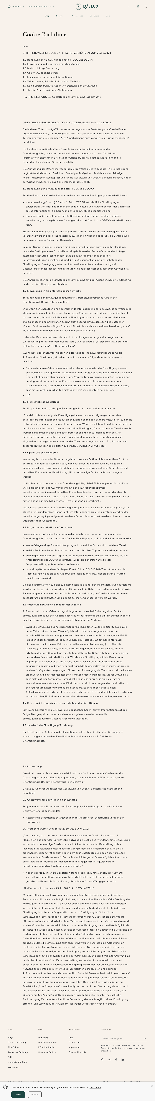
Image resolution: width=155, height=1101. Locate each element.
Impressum (74, 1047)
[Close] (151, 1086)
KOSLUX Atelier (46, 1047)
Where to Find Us (47, 1052)
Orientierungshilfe (63, 162)
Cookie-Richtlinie (77, 1052)
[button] (130, 6)
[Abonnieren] (145, 1038)
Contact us (13, 1067)
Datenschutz (75, 1042)
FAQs (10, 1037)
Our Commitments (47, 1042)
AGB (71, 1037)
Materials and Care (17, 1062)
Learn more (95, 1087)
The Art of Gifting (17, 1042)
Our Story (43, 1037)
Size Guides (14, 1047)
